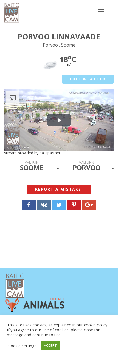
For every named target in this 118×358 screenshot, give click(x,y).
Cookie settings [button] (22, 345)
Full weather (88, 78)
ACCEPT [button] (50, 345)
